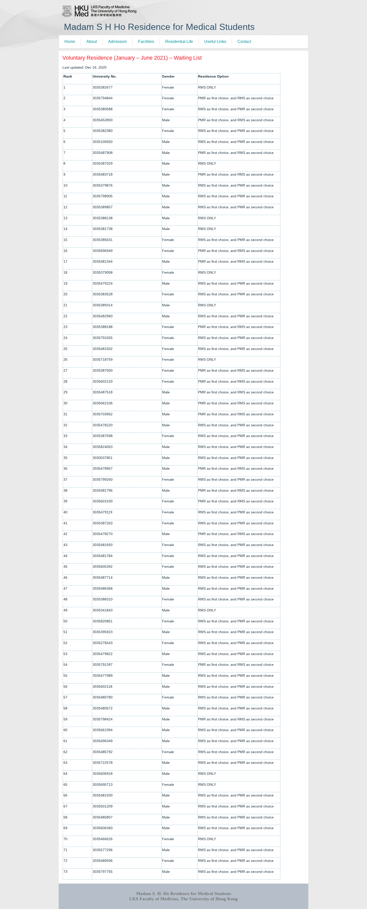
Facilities (146, 41)
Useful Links (215, 41)
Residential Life (179, 41)
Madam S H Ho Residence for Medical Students (159, 27)
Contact (244, 41)
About (91, 41)
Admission (117, 41)
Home (69, 41)
